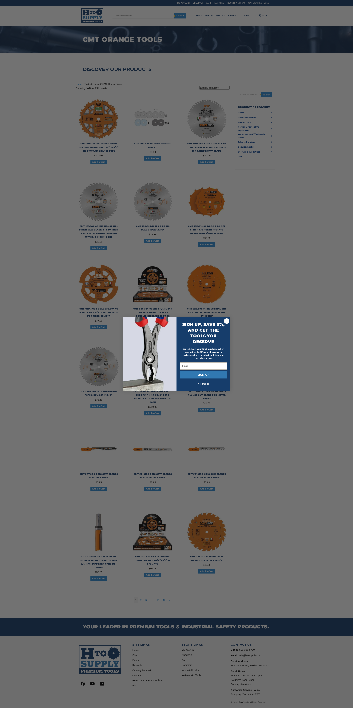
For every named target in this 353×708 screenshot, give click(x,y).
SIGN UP (203, 375)
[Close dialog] (226, 321)
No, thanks (203, 383)
